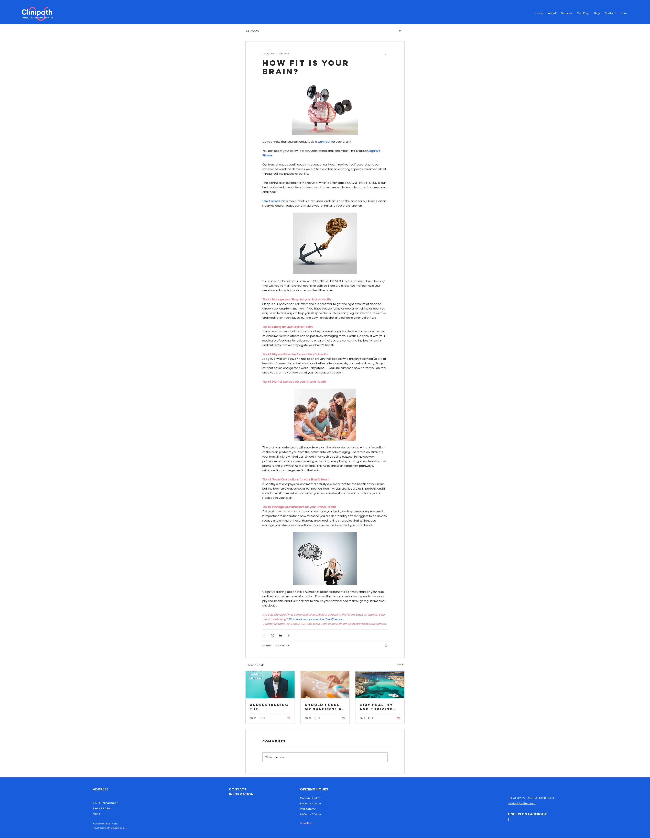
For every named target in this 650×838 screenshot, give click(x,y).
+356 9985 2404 (544, 798)
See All (401, 664)
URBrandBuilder (118, 828)
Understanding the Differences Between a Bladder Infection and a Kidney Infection (269, 707)
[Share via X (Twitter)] (272, 635)
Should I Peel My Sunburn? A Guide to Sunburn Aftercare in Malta (323, 707)
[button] (400, 31)
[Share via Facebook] (264, 635)
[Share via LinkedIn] (280, 635)
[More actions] (386, 54)
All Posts (252, 31)
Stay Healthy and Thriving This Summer (376, 707)
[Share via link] (288, 635)
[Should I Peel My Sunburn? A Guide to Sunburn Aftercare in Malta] (325, 684)
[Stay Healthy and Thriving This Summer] (379, 684)
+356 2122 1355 (522, 798)
